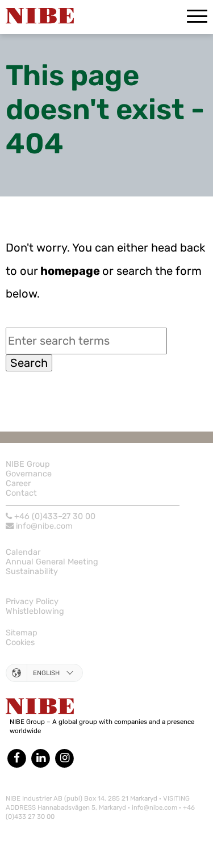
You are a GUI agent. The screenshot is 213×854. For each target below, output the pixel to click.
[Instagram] (65, 758)
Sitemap (21, 633)
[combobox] (86, 341)
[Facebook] (18, 758)
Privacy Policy (32, 601)
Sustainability (32, 571)
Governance (29, 474)
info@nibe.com (44, 526)
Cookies (20, 642)
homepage (69, 271)
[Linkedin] (40, 758)
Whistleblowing (35, 611)
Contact (21, 493)
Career (18, 483)
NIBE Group (28, 464)
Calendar (23, 552)
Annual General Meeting (52, 562)
